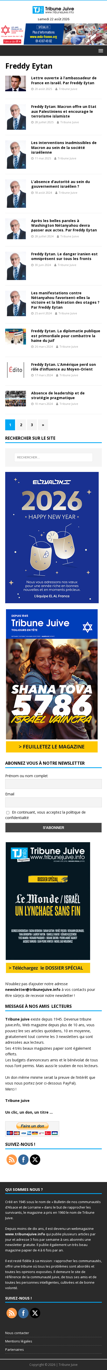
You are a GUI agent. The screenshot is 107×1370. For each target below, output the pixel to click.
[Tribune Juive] (53, 14)
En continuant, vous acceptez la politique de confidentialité (45, 815)
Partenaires (14, 1349)
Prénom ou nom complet (26, 775)
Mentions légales (18, 1341)
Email (9, 793)
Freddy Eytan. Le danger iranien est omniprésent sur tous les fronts (64, 256)
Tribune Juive (68, 89)
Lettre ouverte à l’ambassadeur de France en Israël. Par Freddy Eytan (64, 80)
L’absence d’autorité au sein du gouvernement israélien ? (60, 184)
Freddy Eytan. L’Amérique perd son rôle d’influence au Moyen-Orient (63, 367)
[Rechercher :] (53, 457)
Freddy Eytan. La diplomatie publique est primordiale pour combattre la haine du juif (65, 335)
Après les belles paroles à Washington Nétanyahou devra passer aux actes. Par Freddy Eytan (64, 225)
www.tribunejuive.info (25, 1234)
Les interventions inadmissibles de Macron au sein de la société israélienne (64, 147)
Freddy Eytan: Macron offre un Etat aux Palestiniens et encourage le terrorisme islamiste (63, 111)
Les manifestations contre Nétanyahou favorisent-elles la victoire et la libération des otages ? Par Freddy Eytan (65, 300)
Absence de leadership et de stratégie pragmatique (58, 395)
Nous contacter (17, 1332)
